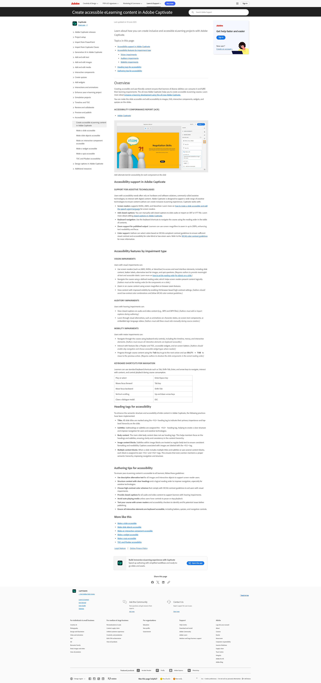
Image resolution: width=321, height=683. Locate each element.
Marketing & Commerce (131, 3)
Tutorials (81, 609)
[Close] (197, 678)
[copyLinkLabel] (168, 583)
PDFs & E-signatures (110, 3)
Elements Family (75, 645)
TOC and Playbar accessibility (129, 542)
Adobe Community (185, 632)
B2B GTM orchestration (114, 638)
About (218, 628)
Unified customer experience (115, 632)
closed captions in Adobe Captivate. (148, 216)
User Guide (82, 606)
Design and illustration (77, 632)
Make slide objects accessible (129, 527)
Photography (74, 628)
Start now (176, 611)
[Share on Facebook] (152, 583)
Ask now (132, 611)
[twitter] (98, 678)
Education (146, 625)
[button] (237, 4)
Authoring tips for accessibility (129, 71)
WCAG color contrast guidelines (195, 236)
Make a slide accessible (127, 523)
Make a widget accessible (127, 534)
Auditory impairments (130, 58)
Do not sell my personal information (229, 679)
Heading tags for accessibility (129, 67)
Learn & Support (153, 3)
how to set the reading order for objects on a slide (172, 275)
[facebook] (90, 678)
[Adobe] (75, 3)
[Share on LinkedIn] (163, 583)
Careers (218, 632)
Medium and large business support (190, 638)
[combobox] (219, 12)
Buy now (170, 3)
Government (147, 632)
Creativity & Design (89, 3)
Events (218, 635)
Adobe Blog (219, 662)
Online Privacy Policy (138, 548)
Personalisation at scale (114, 625)
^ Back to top (244, 595)
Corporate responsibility (223, 642)
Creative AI (73, 625)
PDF (71, 638)
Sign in (245, 3)
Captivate (82, 22)
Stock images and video (77, 648)
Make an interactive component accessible (135, 531)
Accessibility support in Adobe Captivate (133, 46)
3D (71, 642)
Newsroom (219, 638)
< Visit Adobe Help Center (87, 594)
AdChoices (247, 679)
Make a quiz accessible (126, 538)
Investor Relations (221, 645)
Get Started (82, 603)
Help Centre (183, 625)
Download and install (185, 628)
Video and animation (76, 635)
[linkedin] (103, 678)
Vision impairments (129, 54)
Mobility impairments (129, 62)
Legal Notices (120, 548)
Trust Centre (219, 652)
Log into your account (222, 625)
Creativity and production (114, 635)
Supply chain (220, 648)
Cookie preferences (211, 679)
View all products (75, 652)
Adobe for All (220, 659)
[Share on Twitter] (157, 583)
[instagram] (94, 678)
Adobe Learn (183, 635)
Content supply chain (113, 628)
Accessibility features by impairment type (134, 50)
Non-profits (146, 628)
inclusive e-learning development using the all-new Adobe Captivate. (152, 95)
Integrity (218, 655)
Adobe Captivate (124, 115)
